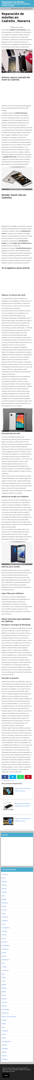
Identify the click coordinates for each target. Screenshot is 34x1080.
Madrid (4, 984)
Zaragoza (5, 1059)
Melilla (4, 992)
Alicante (4, 885)
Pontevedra (5, 1009)
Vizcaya (4, 1052)
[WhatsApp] (20, 777)
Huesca (4, 956)
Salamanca (5, 1013)
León (3, 974)
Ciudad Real (5, 928)
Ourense (4, 1002)
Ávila (3, 896)
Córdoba (4, 931)
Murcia (4, 995)
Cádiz (3, 913)
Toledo (4, 1038)
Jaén (3, 963)
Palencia (4, 1006)
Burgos (4, 906)
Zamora (4, 1056)
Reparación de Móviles (13, 2)
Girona (4, 938)
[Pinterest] (28, 777)
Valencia (4, 1045)
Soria (3, 1027)
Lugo (3, 981)
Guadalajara (5, 945)
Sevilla (4, 1024)
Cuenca (4, 935)
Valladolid (5, 1048)
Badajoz (4, 899)
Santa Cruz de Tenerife (9, 1016)
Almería (4, 889)
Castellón (5, 920)
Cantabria (5, 917)
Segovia (4, 1020)
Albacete (4, 881)
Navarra (7, 8)
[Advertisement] (17, 93)
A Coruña (5, 874)
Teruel (4, 1034)
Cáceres (4, 910)
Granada (4, 942)
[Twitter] (12, 777)
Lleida (3, 977)
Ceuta (4, 924)
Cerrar (6, 1075)
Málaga (4, 988)
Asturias (4, 892)
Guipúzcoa (5, 949)
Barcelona (5, 903)
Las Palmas (5, 970)
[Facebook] (5, 777)
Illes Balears (5, 960)
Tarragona (5, 1031)
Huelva (4, 952)
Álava (3, 878)
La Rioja (4, 967)
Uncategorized (6, 1041)
